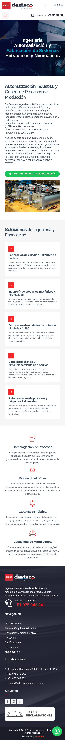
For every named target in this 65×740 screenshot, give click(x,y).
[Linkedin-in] (61, 5)
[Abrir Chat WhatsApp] (57, 731)
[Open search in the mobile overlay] (45, 5)
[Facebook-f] (55, 5)
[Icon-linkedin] (20, 701)
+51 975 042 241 (30, 605)
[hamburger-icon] (5, 15)
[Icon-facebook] (7, 701)
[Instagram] (58, 5)
